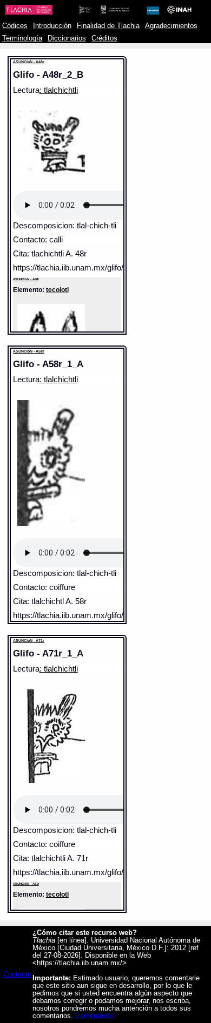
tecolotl (57, 289)
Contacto (17, 974)
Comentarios (95, 1016)
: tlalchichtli (58, 90)
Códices (15, 26)
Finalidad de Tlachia (108, 26)
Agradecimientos (171, 26)
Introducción (52, 26)
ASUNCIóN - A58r (28, 351)
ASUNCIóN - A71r (28, 640)
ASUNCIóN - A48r (28, 61)
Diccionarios (67, 38)
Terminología (22, 38)
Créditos (104, 38)
